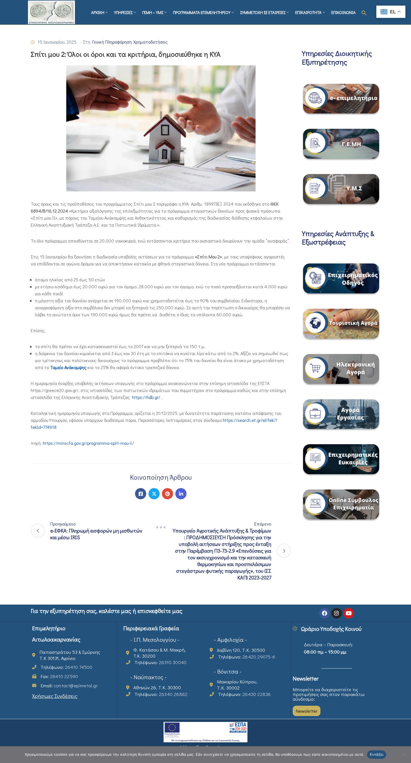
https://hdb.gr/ (146, 397)
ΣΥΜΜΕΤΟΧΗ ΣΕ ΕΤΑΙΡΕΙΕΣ (262, 12)
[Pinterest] (167, 493)
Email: (69, 685)
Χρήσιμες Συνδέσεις (54, 695)
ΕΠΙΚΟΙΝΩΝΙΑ (343, 12)
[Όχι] (404, 754)
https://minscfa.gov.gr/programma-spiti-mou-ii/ (88, 443)
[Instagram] (336, 613)
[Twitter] (154, 493)
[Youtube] (348, 613)
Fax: (59, 676)
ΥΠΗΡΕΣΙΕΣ (123, 12)
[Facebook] (140, 493)
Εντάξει (377, 754)
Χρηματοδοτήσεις (150, 42)
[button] (364, 12)
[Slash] (161, 527)
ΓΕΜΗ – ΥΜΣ (152, 12)
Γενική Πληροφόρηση (112, 42)
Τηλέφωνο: (66, 667)
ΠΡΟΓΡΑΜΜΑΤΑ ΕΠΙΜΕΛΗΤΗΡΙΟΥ (201, 12)
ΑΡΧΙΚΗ (97, 12)
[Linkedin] (180, 493)
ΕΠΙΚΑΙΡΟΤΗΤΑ (308, 12)
